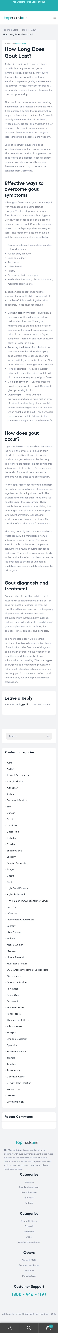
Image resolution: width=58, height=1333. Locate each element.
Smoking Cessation (17, 1038)
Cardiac (11, 819)
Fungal (10, 869)
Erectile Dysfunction (17, 863)
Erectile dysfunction (29, 1187)
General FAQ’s (29, 1260)
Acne (10, 762)
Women (11, 1095)
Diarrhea (11, 844)
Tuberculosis (13, 1070)
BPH (9, 806)
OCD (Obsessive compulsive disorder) (27, 969)
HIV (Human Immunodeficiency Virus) (27, 900)
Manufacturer (29, 1276)
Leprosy (11, 925)
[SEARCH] (48, 736)
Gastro (10, 875)
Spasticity (12, 1045)
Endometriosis (14, 850)
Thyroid (11, 1057)
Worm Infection (15, 1101)
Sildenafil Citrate (29, 1221)
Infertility (11, 907)
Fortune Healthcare (29, 1265)
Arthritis (29, 1203)
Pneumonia (13, 1001)
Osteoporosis (14, 976)
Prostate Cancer (16, 1007)
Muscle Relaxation (16, 957)
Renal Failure (14, 1013)
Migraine (11, 951)
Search (29, 1328)
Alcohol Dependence (18, 775)
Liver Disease (14, 932)
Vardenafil (29, 1231)
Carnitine (12, 825)
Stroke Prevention (16, 1051)
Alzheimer (12, 787)
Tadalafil (29, 1226)
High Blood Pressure (18, 888)
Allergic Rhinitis (15, 781)
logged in (24, 704)
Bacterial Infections (17, 800)
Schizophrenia (14, 1026)
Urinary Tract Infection (19, 1082)
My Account (9, 1328)
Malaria (11, 938)
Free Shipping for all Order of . (29, 2)
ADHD (10, 768)
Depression (13, 831)
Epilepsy (11, 856)
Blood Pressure (29, 1192)
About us (29, 1270)
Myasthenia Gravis (17, 963)
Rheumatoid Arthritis (18, 1020)
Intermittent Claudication (20, 919)
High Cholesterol (16, 894)
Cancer (11, 812)
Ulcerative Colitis (16, 1076)
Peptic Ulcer (13, 995)
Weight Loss (13, 1089)
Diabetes (11, 838)
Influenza (12, 913)
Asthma (11, 794)
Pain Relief (12, 988)
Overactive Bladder (17, 982)
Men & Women (15, 944)
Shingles (11, 1032)
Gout (9, 882)
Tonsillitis (11, 1064)
